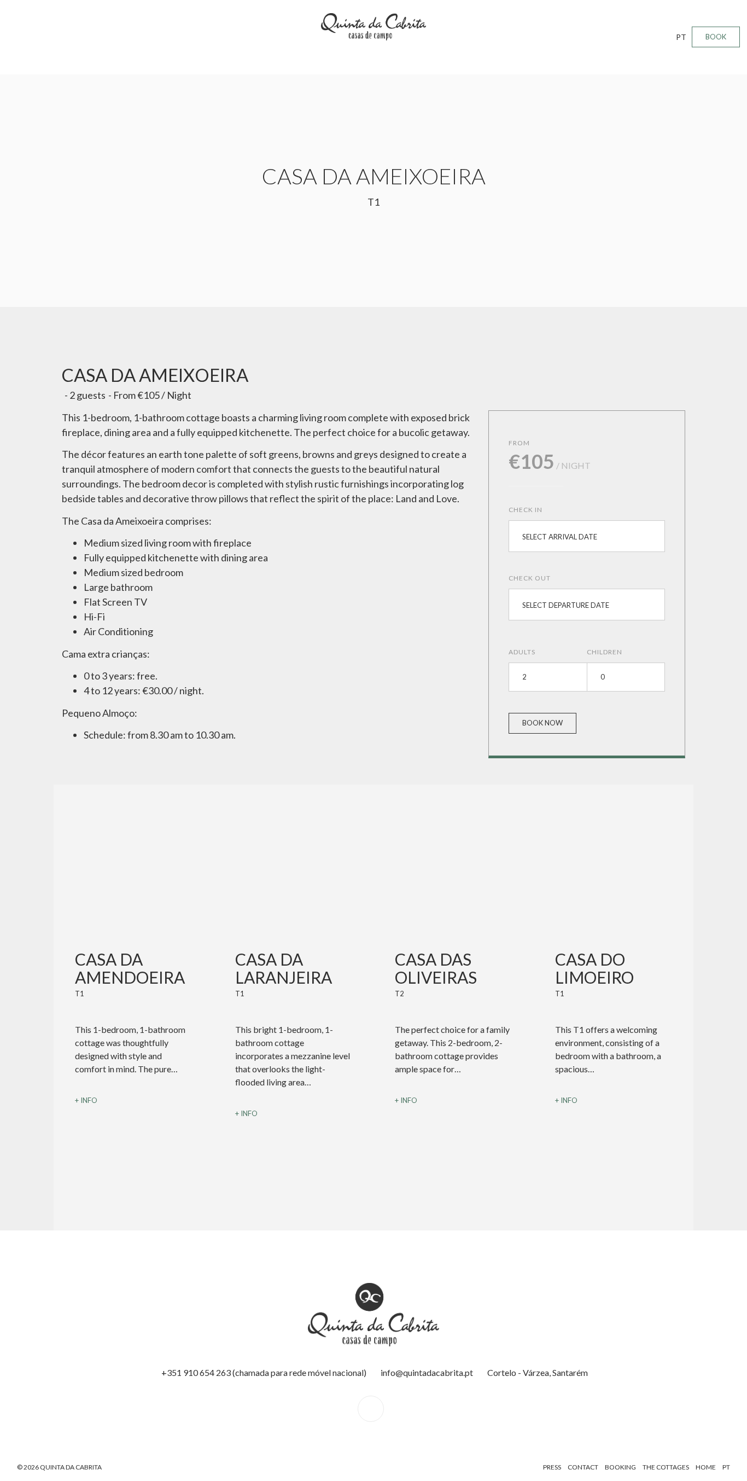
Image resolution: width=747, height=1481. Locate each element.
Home (706, 1467)
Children (604, 652)
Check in (525, 510)
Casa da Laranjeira (283, 968)
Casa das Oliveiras (436, 968)
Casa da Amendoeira (130, 968)
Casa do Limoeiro (594, 968)
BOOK (715, 36)
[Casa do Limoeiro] (614, 890)
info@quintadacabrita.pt (427, 1372)
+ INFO (86, 1100)
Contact (583, 1467)
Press (552, 1467)
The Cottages (666, 1467)
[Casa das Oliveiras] (454, 890)
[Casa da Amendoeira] (134, 890)
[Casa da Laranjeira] (294, 890)
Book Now (542, 722)
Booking (620, 1467)
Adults (522, 652)
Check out (530, 578)
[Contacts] (373, 1408)
